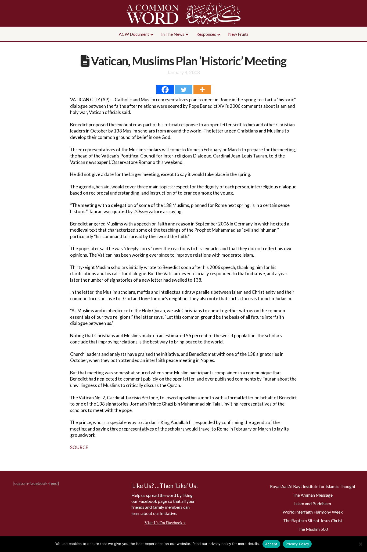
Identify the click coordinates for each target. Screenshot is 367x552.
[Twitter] (183, 89)
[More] (202, 89)
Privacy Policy (297, 544)
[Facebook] (165, 89)
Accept (271, 544)
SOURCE (79, 447)
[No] (360, 544)
